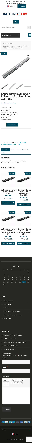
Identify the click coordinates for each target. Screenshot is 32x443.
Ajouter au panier (12, 124)
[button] (29, 35)
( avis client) (12, 103)
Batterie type (16, 144)
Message (6, 376)
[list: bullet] (7, 382)
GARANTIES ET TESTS (10, 338)
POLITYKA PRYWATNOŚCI (11, 346)
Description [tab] (5, 150)
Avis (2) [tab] (4, 153)
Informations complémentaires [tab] (20, 150)
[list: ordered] (4, 382)
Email (5, 367)
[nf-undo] (4, 385)
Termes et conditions (9, 349)
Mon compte (22, 6)
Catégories (7, 35)
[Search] (29, 27)
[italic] (17, 380)
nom (4, 358)
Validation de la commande (12, 311)
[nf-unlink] (17, 382)
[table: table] (21, 382)
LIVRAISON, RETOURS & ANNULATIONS (15, 342)
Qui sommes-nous (9, 301)
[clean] (23, 380)
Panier (7, 308)
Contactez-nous (8, 318)
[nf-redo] (7, 385)
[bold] (13, 380)
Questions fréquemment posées (13, 315)
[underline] (20, 380)
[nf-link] (14, 382)
